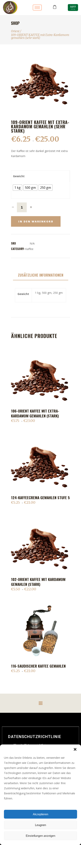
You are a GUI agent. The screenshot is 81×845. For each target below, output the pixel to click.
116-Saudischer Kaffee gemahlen (38, 666)
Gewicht (19, 176)
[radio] (17, 188)
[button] (75, 749)
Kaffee (29, 249)
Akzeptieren (40, 814)
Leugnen (40, 825)
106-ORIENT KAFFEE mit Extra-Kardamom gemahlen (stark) (35, 413)
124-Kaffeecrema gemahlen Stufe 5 (40, 497)
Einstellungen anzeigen (40, 835)
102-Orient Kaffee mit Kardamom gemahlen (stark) (38, 581)
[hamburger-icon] (37, 7)
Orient (15, 31)
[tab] (40, 275)
